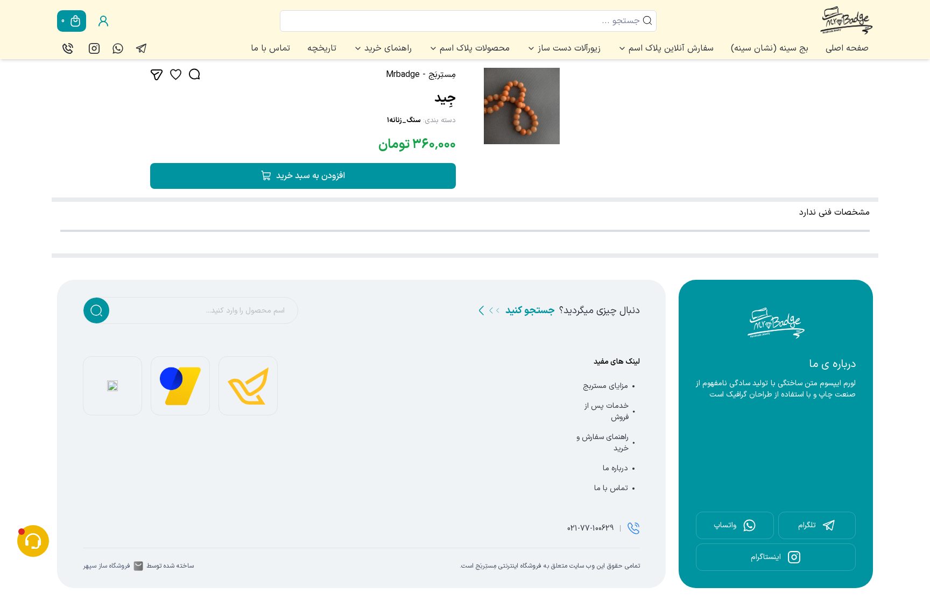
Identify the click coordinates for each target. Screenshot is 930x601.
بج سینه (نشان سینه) (769, 48)
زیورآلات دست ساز (569, 48)
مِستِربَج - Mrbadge (421, 74)
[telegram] (141, 48)
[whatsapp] (118, 48)
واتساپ (725, 525)
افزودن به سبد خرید (310, 175)
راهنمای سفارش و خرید (602, 443)
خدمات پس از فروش (606, 411)
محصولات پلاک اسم (475, 48)
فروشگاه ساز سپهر (106, 566)
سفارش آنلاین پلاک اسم (671, 48)
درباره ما (615, 468)
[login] (103, 21)
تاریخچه (321, 48)
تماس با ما (270, 48)
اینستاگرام (766, 557)
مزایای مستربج (605, 386)
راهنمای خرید (388, 48)
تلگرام (807, 525)
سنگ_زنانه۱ (404, 120)
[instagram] (94, 48)
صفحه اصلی (847, 48)
